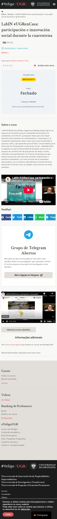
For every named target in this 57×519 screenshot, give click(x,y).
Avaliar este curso (46, 65)
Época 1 (4, 53)
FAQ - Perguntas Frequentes (13, 439)
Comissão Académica (10, 432)
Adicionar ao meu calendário (18, 329)
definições (25, 509)
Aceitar (8, 514)
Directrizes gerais (13, 344)
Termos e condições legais (13, 445)
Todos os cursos (8, 375)
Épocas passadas (9, 379)
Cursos (11, 14)
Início (3, 14)
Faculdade (5, 494)
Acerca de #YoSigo (9, 429)
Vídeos (4, 497)
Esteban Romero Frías (19, 60)
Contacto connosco (9, 442)
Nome (3, 411)
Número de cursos (9, 414)
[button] (54, 4)
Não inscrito (28, 79)
